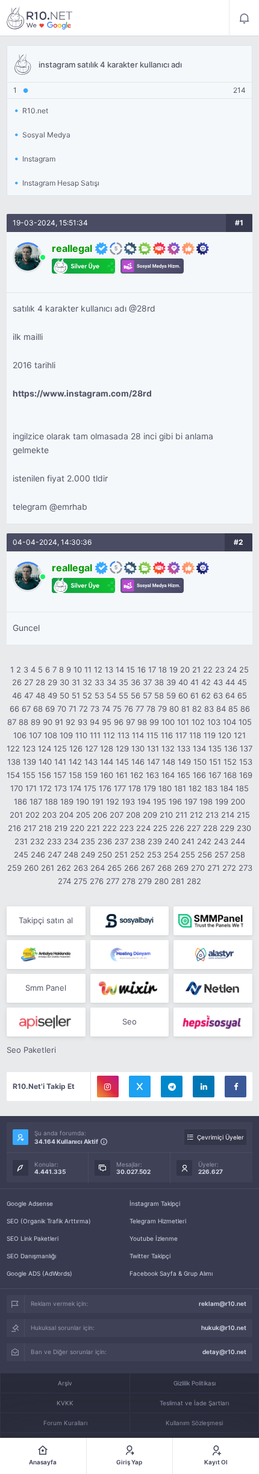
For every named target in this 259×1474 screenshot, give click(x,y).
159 (91, 775)
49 (52, 695)
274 (64, 881)
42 (206, 682)
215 (243, 815)
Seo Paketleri (31, 1050)
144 (106, 762)
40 (183, 682)
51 (76, 695)
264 (97, 868)
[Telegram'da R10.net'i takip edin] (172, 1086)
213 (212, 815)
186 (20, 801)
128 (106, 748)
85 (233, 708)
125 (60, 748)
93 (82, 722)
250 (105, 854)
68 (38, 708)
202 (32, 815)
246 (38, 854)
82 (197, 708)
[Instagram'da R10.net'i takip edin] (108, 1086)
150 (200, 762)
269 (181, 868)
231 (21, 841)
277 (112, 881)
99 (154, 722)
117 (181, 735)
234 (71, 841)
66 (14, 708)
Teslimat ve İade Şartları (194, 1403)
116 (167, 735)
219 (60, 828)
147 (153, 762)
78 (150, 708)
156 (44, 775)
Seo (129, 1021)
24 (232, 669)
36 (135, 682)
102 (198, 722)
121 (240, 735)
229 (227, 828)
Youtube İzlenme (154, 1238)
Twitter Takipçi (150, 1255)
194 (144, 801)
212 (196, 815)
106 (20, 735)
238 (138, 841)
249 (88, 854)
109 (66, 735)
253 (154, 854)
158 (75, 775)
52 (87, 695)
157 (60, 775)
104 (229, 722)
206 (100, 815)
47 (28, 695)
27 (28, 682)
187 (36, 801)
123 (29, 748)
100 (168, 722)
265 (114, 868)
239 (155, 841)
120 (224, 735)
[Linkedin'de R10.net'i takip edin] (203, 1086)
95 (106, 722)
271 (213, 868)
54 (111, 695)
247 (54, 854)
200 (238, 801)
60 (183, 695)
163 (152, 775)
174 (75, 788)
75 (117, 708)
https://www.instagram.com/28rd (82, 393)
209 (150, 815)
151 (215, 762)
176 (105, 788)
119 (210, 735)
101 (183, 722)
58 (159, 695)
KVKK (65, 1403)
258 (238, 854)
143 (91, 762)
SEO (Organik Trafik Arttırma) (49, 1221)
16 (141, 669)
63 (218, 695)
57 (147, 695)
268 (164, 868)
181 (180, 788)
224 (143, 828)
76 (128, 708)
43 (218, 682)
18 (162, 669)
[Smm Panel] (129, 920)
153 (245, 762)
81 (185, 708)
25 (244, 669)
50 (64, 695)
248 (71, 854)
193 (128, 801)
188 (51, 801)
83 (209, 708)
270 (198, 868)
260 (31, 868)
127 (91, 748)
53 (99, 695)
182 (195, 788)
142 (75, 762)
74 (106, 708)
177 (120, 788)
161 (122, 775)
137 (246, 748)
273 (245, 868)
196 (175, 801)
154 (13, 775)
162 (136, 775)
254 (171, 854)
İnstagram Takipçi (155, 1203)
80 (174, 708)
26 (17, 682)
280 (161, 881)
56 (135, 695)
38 (159, 682)
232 (37, 841)
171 (31, 788)
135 (215, 748)
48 (40, 695)
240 (171, 841)
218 (45, 828)
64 (230, 695)
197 (190, 801)
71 (72, 708)
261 (47, 868)
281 (177, 881)
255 (188, 854)
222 (109, 828)
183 (210, 788)
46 (17, 695)
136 (230, 748)
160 (106, 775)
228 (210, 828)
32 (87, 682)
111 (95, 735)
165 (183, 775)
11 (88, 669)
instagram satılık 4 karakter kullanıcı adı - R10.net (40, 18)
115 (152, 735)
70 (61, 708)
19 (173, 669)
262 (64, 868)
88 (23, 722)
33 (99, 682)
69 (50, 708)
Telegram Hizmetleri (158, 1221)
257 (221, 854)
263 (80, 868)
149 (184, 762)
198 (206, 801)
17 (152, 669)
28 (40, 682)
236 (105, 841)
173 (60, 788)
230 (244, 828)
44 (230, 682)
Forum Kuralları (65, 1422)
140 (45, 762)
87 (11, 722)
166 (199, 775)
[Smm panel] (212, 920)
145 (122, 762)
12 (98, 669)
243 (221, 841)
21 (196, 669)
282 (194, 881)
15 (130, 669)
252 (137, 854)
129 (122, 748)
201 (16, 815)
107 (35, 735)
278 (129, 881)
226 (177, 828)
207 (116, 815)
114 (138, 735)
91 (59, 722)
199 (221, 801)
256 (205, 854)
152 (230, 762)
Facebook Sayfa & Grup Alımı (171, 1273)
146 (138, 762)
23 (220, 669)
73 (94, 708)
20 (185, 669)
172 (45, 788)
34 (111, 682)
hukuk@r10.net (223, 1327)
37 (147, 682)
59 (171, 695)
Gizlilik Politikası (194, 1383)
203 (49, 815)
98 (142, 722)
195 (159, 801)
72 (83, 708)
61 (194, 695)
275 (80, 881)
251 (121, 854)
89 (35, 722)
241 (188, 841)
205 (83, 815)
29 (52, 682)
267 (148, 868)
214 (227, 815)
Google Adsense (30, 1203)
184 (226, 788)
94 (94, 722)
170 (16, 788)
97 (130, 722)
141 (60, 762)
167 (214, 775)
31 (76, 682)
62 (206, 695)
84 (221, 708)
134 (199, 748)
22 (208, 669)
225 (160, 828)
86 (245, 708)
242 (204, 841)
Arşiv (65, 1383)
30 (64, 682)
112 (109, 735)
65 (242, 695)
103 (213, 722)
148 (168, 762)
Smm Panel (45, 988)
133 (183, 748)
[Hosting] (129, 954)
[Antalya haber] (46, 954)
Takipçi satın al (46, 920)
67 (26, 708)
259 (14, 868)
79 (162, 708)
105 (245, 722)
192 (112, 801)
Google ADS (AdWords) (39, 1273)
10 (77, 669)
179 (149, 788)
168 (230, 775)
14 (120, 669)
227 (194, 828)
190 (82, 801)
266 (131, 868)
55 (123, 695)
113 (123, 735)
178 (134, 788)
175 (90, 788)
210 (166, 815)
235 (88, 841)
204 (66, 815)
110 (81, 735)
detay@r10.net (224, 1351)
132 (168, 748)
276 (97, 881)
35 (123, 682)
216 (14, 828)
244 (238, 841)
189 (66, 801)
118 (195, 735)
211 (181, 815)
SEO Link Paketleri (32, 1238)
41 (194, 682)
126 (76, 748)
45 (242, 682)
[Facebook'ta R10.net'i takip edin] (235, 1086)
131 (153, 748)
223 (126, 828)
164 (168, 775)
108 (50, 735)
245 (21, 854)
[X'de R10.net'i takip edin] (140, 1086)
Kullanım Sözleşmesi (194, 1422)
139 (29, 762)
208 (133, 815)
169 (245, 775)
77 (140, 708)
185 (242, 788)
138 (13, 762)
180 (165, 788)
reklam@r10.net (222, 1303)
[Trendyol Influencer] (129, 988)
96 (118, 722)
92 (70, 722)
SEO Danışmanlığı (31, 1255)
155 (29, 775)
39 (171, 682)
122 (13, 748)
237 (121, 841)
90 (47, 722)
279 (145, 881)
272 (229, 868)
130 (138, 748)
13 (109, 669)
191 (98, 801)
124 (44, 748)
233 (54, 841)
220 (77, 828)
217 (29, 828)
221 (93, 828)
